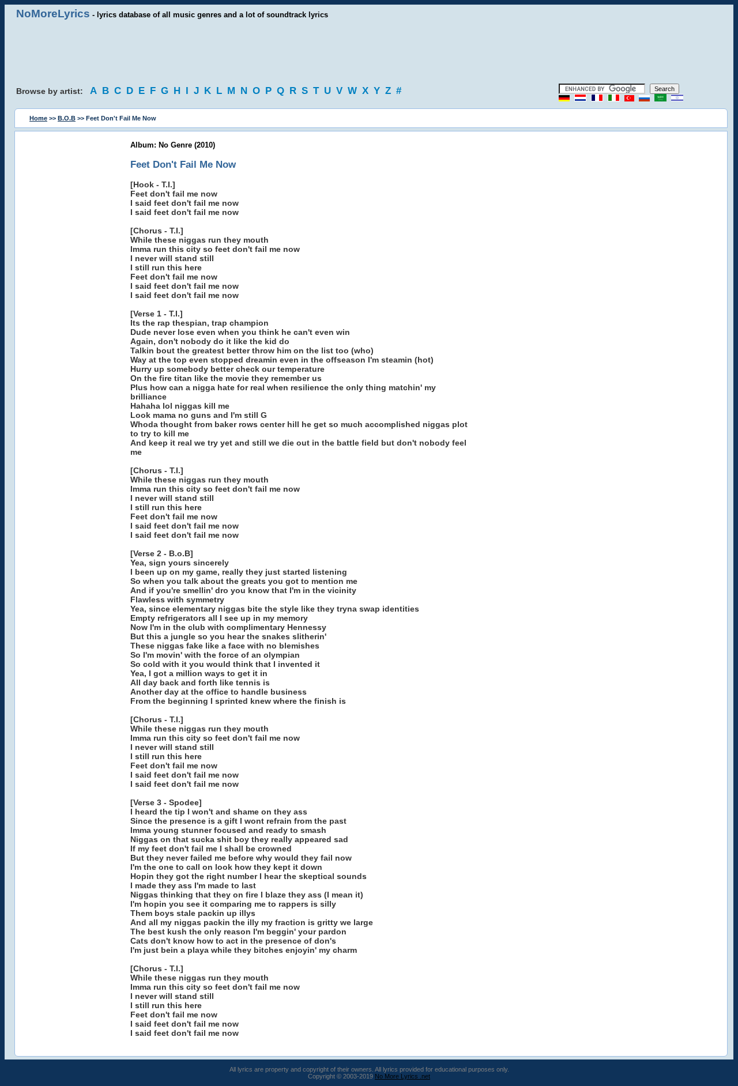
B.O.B (67, 118)
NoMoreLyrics (53, 13)
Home (38, 118)
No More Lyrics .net (402, 1076)
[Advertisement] (369, 52)
